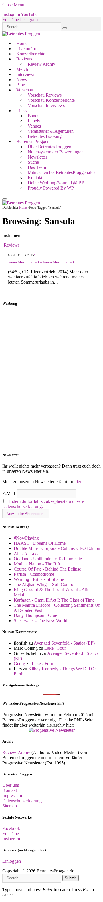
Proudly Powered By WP (51, 188)
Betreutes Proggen (32, 141)
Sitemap (9, 805)
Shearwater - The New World (40, 620)
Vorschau (24, 89)
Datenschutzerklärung (22, 800)
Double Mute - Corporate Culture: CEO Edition (57, 548)
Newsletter (37, 157)
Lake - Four (55, 648)
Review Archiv (41, 64)
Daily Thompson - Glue (35, 615)
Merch (22, 69)
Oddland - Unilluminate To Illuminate (48, 558)
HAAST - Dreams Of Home (40, 543)
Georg (19, 663)
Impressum (12, 795)
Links (21, 110)
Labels (34, 120)
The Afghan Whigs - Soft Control (44, 584)
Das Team (37, 167)
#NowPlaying (26, 538)
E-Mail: (9, 493)
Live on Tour (28, 48)
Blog (20, 84)
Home (21, 43)
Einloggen (11, 861)
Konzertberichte (30, 53)
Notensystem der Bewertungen (56, 151)
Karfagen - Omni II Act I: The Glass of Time (54, 600)
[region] (51, 379)
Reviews (24, 58)
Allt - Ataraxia (26, 553)
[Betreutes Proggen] (21, 33)
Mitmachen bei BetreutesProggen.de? (61, 172)
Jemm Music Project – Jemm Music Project (41, 262)
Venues (34, 126)
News (21, 79)
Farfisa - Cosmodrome (34, 574)
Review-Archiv (16, 752)
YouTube (10, 833)
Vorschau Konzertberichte (51, 100)
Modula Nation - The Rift (37, 563)
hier (77, 481)
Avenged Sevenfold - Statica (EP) (64, 643)
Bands (33, 115)
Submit (70, 878)
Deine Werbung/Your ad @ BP (56, 182)
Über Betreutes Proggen (49, 146)
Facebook (11, 828)
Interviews (25, 74)
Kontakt (35, 177)
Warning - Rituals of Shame (39, 579)
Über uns (10, 785)
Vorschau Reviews (45, 95)
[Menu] (4, 199)
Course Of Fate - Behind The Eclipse (47, 569)
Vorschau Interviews (46, 105)
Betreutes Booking (45, 136)
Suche (33, 162)
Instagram (11, 838)
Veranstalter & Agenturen (51, 131)
